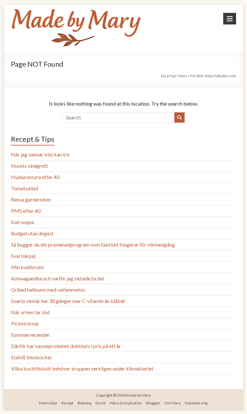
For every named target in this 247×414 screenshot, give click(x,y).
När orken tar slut (30, 312)
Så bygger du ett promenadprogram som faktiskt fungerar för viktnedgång (93, 244)
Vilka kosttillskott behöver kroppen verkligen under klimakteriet (82, 368)
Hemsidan (48, 402)
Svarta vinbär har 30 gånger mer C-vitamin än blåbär (68, 301)
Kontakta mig (196, 402)
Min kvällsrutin (27, 267)
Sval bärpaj (23, 256)
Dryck (100, 402)
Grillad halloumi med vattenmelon (48, 290)
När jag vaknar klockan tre (40, 154)
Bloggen (153, 402)
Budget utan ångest (32, 233)
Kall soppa (22, 222)
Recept (67, 402)
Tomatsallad (24, 188)
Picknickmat (25, 323)
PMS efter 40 (26, 211)
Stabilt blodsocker (31, 357)
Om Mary (172, 402)
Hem (182, 75)
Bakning (84, 402)
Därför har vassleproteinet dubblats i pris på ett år (66, 346)
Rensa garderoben (31, 199)
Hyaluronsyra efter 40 (35, 177)
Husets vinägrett (29, 166)
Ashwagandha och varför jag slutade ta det (57, 278)
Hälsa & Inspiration (126, 402)
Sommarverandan (30, 335)
